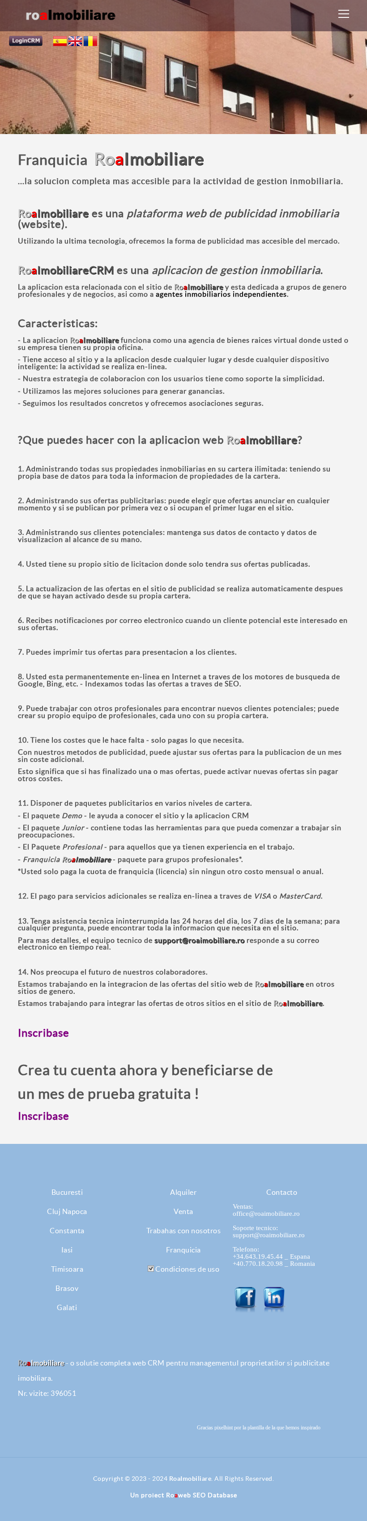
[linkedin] (274, 1299)
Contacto (281, 1192)
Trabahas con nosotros (183, 1230)
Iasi (67, 1249)
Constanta (67, 1230)
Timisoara (67, 1269)
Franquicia (183, 1249)
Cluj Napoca (67, 1211)
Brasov (66, 1288)
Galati (67, 1307)
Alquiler (183, 1192)
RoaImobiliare (190, 1478)
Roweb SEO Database (201, 1495)
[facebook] (246, 1299)
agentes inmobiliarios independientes (221, 294)
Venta (183, 1211)
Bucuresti (67, 1192)
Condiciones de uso (187, 1269)
